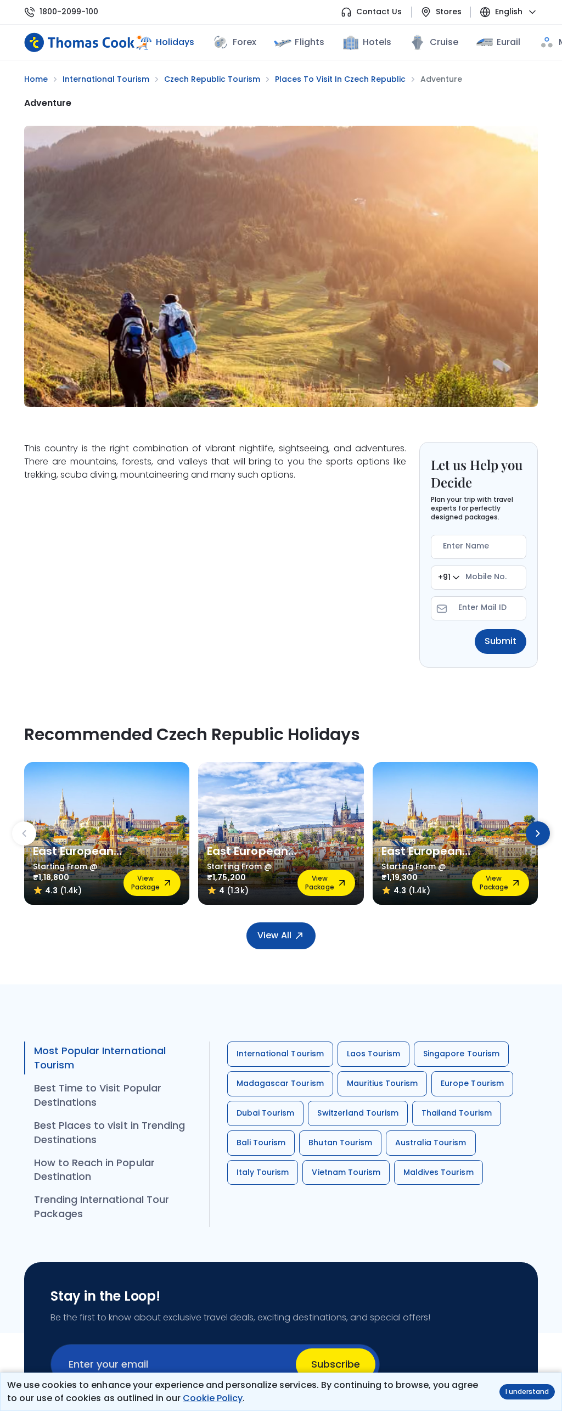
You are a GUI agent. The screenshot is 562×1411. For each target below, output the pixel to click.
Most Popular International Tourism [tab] (100, 1058)
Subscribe (335, 1364)
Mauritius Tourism (382, 1083)
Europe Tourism (472, 1083)
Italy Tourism (263, 1172)
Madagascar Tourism (280, 1083)
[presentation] (24, 833)
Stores (449, 12)
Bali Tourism (261, 1142)
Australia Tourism (431, 1142)
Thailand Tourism (457, 1112)
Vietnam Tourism (346, 1172)
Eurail (508, 42)
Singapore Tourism (461, 1053)
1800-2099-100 (69, 12)
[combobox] (448, 577)
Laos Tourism (373, 1053)
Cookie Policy (213, 1398)
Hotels (377, 42)
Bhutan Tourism (340, 1142)
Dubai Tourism (265, 1112)
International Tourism (280, 1053)
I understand (527, 1391)
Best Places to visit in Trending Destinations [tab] (109, 1132)
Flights (309, 42)
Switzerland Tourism (357, 1112)
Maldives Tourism (438, 1172)
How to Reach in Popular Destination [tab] (94, 1170)
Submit (500, 641)
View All (274, 935)
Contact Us (379, 12)
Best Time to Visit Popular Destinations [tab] (97, 1095)
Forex (244, 42)
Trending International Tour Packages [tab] (101, 1206)
